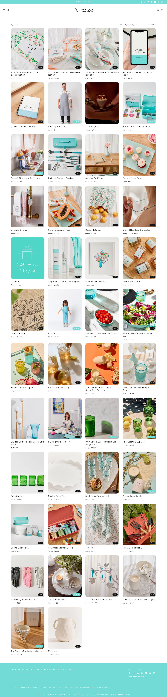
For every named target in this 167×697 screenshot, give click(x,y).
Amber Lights (92, 127)
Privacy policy (45, 687)
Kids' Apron (53, 334)
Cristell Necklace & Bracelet (136, 230)
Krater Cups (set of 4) (59, 388)
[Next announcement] (115, 2)
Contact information (87, 687)
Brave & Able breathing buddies (26, 178)
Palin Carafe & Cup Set (134, 442)
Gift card (15, 282)
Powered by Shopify (31, 687)
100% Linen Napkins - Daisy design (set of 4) (64, 73)
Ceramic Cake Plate (132, 178)
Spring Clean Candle (132, 496)
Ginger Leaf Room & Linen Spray (63, 282)
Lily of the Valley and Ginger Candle (136, 389)
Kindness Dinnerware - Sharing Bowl (138, 335)
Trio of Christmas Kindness (98, 600)
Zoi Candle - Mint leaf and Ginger (139, 600)
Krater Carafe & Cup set (22, 388)
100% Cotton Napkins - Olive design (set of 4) (24, 73)
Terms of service (102, 687)
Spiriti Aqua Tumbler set (97, 496)
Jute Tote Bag (18, 334)
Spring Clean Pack (20, 548)
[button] (4, 10)
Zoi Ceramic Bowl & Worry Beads (27, 651)
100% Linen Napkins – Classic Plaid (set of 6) (102, 73)
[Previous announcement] (52, 2)
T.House (20, 687)
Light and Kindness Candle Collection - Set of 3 (98, 389)
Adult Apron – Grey (57, 127)
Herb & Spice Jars (131, 282)
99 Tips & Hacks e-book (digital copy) (138, 73)
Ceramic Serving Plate (59, 230)
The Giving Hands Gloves (23, 600)
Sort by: (119, 24)
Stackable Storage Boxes (60, 548)
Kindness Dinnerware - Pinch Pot (101, 334)
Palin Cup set (17, 496)
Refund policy (58, 687)
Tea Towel (90, 548)
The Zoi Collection (57, 600)
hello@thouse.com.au (137, 677)
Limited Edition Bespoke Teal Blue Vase (27, 443)
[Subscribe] (43, 675)
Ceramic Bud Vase (94, 178)
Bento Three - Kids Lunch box (137, 127)
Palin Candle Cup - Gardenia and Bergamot (100, 443)
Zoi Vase (52, 651)
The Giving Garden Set (133, 548)
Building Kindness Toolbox (61, 178)
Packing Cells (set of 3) (59, 442)
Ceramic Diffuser (19, 230)
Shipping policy (71, 687)
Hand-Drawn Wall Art (95, 282)
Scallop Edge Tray (57, 496)
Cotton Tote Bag (93, 230)
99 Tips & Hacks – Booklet (24, 127)
